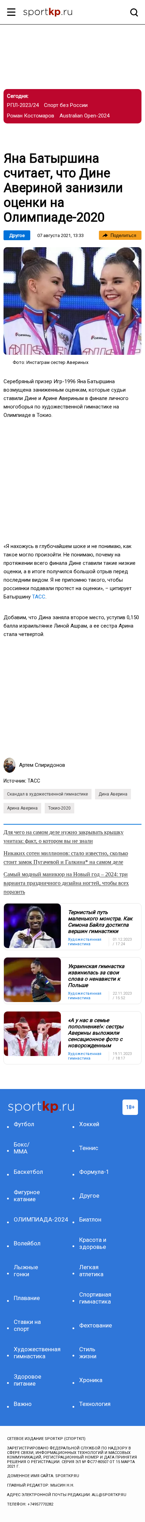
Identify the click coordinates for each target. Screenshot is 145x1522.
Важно (23, 1403)
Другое (17, 235)
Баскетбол (28, 1171)
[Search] (132, 12)
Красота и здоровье (92, 1243)
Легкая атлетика (91, 1271)
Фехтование (95, 1325)
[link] (72, 301)
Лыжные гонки (26, 1271)
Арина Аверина (22, 808)
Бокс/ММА (22, 1148)
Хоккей (89, 1124)
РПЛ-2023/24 (23, 105)
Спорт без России (66, 105)
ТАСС (38, 597)
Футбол (24, 1124)
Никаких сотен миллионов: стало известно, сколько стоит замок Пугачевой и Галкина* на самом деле (66, 857)
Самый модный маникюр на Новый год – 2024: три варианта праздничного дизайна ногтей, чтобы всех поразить (66, 883)
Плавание (27, 1297)
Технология (95, 1403)
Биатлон (90, 1219)
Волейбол (27, 1243)
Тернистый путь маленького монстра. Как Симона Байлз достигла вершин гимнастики (100, 921)
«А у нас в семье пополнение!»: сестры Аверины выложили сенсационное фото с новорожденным (96, 1033)
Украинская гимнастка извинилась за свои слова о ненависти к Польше (96, 975)
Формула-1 (94, 1171)
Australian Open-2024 (84, 116)
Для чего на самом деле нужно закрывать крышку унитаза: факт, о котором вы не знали (64, 836)
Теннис (88, 1147)
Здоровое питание (27, 1380)
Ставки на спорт (27, 1325)
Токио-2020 (59, 808)
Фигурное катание (27, 1196)
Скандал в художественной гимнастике (47, 794)
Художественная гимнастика (29, 1353)
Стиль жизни (87, 1353)
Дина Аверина (113, 794)
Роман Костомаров (30, 116)
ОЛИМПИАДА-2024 (29, 1219)
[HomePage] (61, 13)
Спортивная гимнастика (95, 1298)
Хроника (90, 1380)
